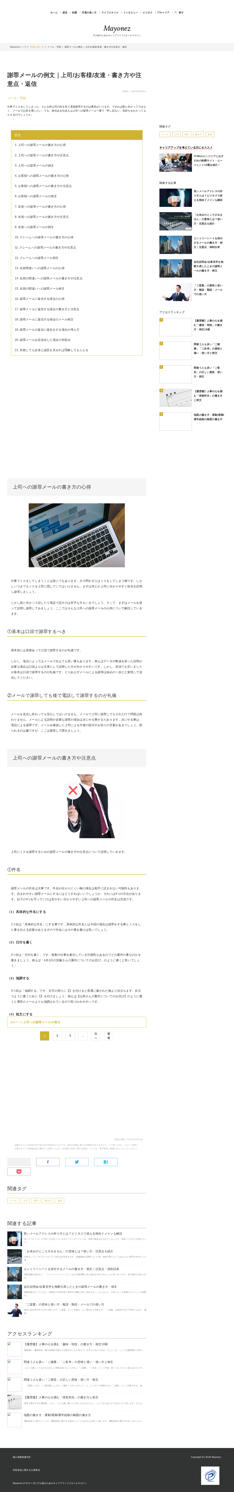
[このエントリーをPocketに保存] (19, 1172)
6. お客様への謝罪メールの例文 (36, 196)
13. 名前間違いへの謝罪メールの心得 (40, 268)
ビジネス (148, 12)
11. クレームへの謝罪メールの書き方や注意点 (45, 247)
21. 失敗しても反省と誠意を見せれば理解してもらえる (51, 350)
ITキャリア (163, 12)
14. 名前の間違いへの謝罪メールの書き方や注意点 (48, 278)
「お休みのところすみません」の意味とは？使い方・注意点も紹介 (68, 1251)
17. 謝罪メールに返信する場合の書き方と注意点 (47, 309)
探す (181, 12)
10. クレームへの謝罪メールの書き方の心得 (44, 237)
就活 (65, 12)
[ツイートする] (77, 1162)
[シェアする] (48, 1162)
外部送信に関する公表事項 (26, 1470)
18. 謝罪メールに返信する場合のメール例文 (44, 319)
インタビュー (131, 12)
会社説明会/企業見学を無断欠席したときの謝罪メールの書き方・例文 (70, 1286)
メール (13, 1200)
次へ (95, 1035)
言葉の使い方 (89, 12)
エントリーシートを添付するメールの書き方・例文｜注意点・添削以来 (71, 1269)
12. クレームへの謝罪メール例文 (36, 257)
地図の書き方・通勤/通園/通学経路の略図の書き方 (57, 1415)
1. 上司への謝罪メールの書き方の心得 (40, 144)
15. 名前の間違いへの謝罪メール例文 (40, 288)
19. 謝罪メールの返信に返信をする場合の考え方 (47, 329)
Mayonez (117, 29)
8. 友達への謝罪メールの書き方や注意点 (42, 216)
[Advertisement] (76, 390)
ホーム (54, 12)
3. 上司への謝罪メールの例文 (34, 165)
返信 (60, 1200)
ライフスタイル (110, 12)
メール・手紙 (17, 98)
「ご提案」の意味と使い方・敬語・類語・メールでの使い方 (64, 1304)
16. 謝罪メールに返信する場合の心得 (40, 298)
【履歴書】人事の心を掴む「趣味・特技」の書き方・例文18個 (66, 1344)
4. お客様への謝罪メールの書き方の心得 (42, 175)
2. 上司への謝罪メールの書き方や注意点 (42, 155)
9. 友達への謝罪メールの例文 (34, 227)
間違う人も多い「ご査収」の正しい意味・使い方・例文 (61, 1379)
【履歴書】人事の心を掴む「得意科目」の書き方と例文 (61, 1397)
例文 (36, 1200)
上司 (25, 1200)
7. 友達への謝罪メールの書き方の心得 (40, 206)
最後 (108, 1035)
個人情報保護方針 (22, 1457)
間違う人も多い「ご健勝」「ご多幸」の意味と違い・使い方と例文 (68, 1361)
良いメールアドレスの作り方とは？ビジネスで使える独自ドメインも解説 (73, 1233)
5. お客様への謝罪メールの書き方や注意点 (43, 186)
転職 (75, 12)
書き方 (48, 1200)
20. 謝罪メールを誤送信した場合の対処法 (43, 339)
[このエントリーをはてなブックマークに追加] (106, 1162)
